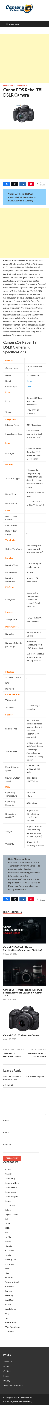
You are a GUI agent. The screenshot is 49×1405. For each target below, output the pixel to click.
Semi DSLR (9, 1300)
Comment (9, 1085)
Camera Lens (10, 1192)
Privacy (6, 1380)
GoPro (8, 1241)
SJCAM (8, 1304)
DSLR (25, 85)
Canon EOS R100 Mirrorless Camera (21, 1035)
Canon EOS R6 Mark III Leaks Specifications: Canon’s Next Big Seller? (22, 948)
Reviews (8, 1291)
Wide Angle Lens (12, 1327)
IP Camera (9, 1250)
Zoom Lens (10, 1331)
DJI (6, 1219)
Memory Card (11, 1259)
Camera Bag (10, 1178)
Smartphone (10, 1309)
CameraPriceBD (25, 1398)
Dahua (8, 1210)
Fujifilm (8, 1237)
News (7, 1268)
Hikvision (9, 1246)
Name (6, 1120)
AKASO (8, 1174)
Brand (6, 1366)
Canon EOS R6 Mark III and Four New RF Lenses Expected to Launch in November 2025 (23, 992)
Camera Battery (12, 1183)
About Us (7, 1361)
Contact (7, 1371)
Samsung (9, 1295)
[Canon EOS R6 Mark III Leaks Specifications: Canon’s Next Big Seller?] (24, 931)
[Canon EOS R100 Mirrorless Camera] (24, 1019)
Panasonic (9, 1277)
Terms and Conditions (13, 1385)
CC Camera (10, 1205)
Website (7, 1145)
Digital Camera (16, 85)
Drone (7, 1223)
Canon (5, 85)
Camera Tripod (11, 1196)
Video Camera (11, 1322)
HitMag (29, 1402)
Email (6, 1132)
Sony (7, 1313)
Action (8, 1169)
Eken (7, 1232)
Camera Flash (11, 1187)
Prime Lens (10, 1286)
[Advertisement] (24, 58)
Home (6, 1376)
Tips (6, 1318)
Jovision (8, 1255)
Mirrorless (9, 1264)
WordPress (17, 1402)
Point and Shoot (12, 1282)
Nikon (7, 1273)
